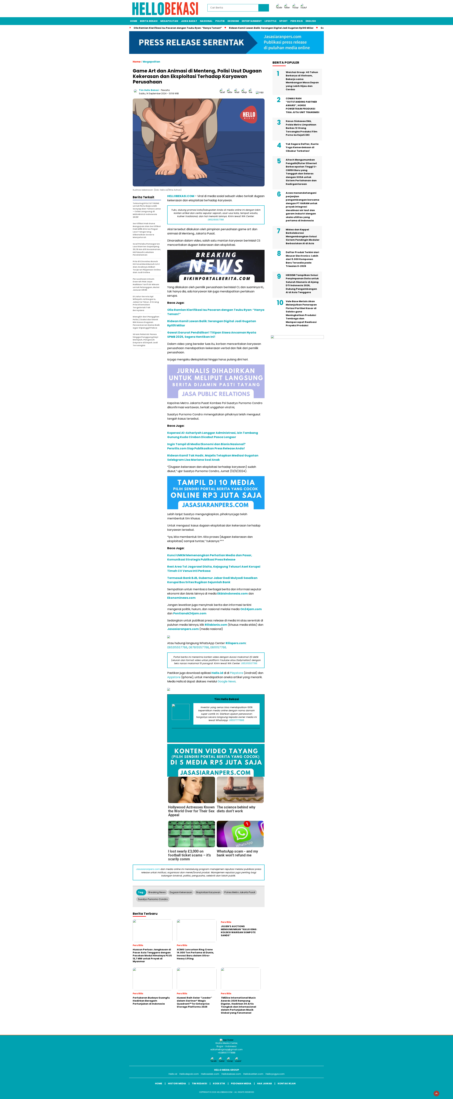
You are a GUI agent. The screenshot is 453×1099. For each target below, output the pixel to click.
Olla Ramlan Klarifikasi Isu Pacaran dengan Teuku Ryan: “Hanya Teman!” (178, 27)
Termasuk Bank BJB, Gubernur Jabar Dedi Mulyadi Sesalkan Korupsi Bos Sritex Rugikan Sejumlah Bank (212, 580)
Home (133, 21)
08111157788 (218, 647)
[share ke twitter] (230, 92)
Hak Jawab (264, 1083)
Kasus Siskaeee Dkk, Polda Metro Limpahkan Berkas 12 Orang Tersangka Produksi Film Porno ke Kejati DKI (301, 128)
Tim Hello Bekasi (149, 90)
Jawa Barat (189, 21)
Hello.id (173, 1074)
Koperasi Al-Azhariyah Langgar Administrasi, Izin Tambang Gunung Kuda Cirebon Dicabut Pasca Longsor (212, 435)
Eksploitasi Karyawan (208, 892)
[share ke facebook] (223, 92)
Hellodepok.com (189, 1074)
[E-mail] (216, 736)
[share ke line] (252, 92)
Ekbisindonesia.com (232, 593)
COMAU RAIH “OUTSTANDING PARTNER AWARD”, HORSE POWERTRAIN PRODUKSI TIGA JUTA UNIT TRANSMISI (302, 105)
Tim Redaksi (199, 1083)
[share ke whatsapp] (237, 92)
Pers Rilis (296, 21)
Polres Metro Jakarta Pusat (239, 892)
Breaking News (157, 892)
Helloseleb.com (210, 1074)
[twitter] (288, 7)
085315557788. (216, 219)
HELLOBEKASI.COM (180, 196)
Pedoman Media (241, 1083)
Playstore (236, 673)
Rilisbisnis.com (216, 625)
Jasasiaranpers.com (183, 629)
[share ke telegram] (245, 92)
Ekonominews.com (181, 598)
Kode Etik (219, 1083)
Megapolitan (169, 21)
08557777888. (237, 720)
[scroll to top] (436, 1093)
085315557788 (177, 647)
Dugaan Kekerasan (181, 892)
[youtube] (304, 7)
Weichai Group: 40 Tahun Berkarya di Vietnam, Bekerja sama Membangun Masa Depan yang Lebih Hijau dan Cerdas (302, 80)
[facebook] (279, 7)
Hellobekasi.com (231, 1074)
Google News (226, 681)
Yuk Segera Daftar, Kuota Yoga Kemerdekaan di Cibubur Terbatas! (302, 147)
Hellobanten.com (253, 1074)
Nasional (206, 21)
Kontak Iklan (287, 1083)
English (311, 21)
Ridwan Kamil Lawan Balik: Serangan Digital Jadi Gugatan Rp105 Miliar (271, 27)
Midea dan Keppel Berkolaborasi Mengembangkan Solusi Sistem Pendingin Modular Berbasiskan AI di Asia (302, 236)
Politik (220, 21)
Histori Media (177, 1083)
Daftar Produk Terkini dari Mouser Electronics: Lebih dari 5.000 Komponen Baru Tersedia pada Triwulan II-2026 (302, 259)
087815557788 (199, 647)
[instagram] (296, 7)
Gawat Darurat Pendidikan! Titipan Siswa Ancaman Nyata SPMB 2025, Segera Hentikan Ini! (211, 334)
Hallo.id (217, 673)
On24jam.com (251, 609)
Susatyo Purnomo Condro (153, 899)
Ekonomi (233, 21)
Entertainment (252, 21)
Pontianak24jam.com (189, 613)
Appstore (173, 677)
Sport (283, 21)
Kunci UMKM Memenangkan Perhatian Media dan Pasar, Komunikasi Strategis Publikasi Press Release (209, 557)
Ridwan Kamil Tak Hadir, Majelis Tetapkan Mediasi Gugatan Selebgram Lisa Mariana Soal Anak (212, 457)
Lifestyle (270, 21)
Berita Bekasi (148, 21)
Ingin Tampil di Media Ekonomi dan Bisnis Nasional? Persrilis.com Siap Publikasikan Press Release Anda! (206, 446)
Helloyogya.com (275, 1074)
